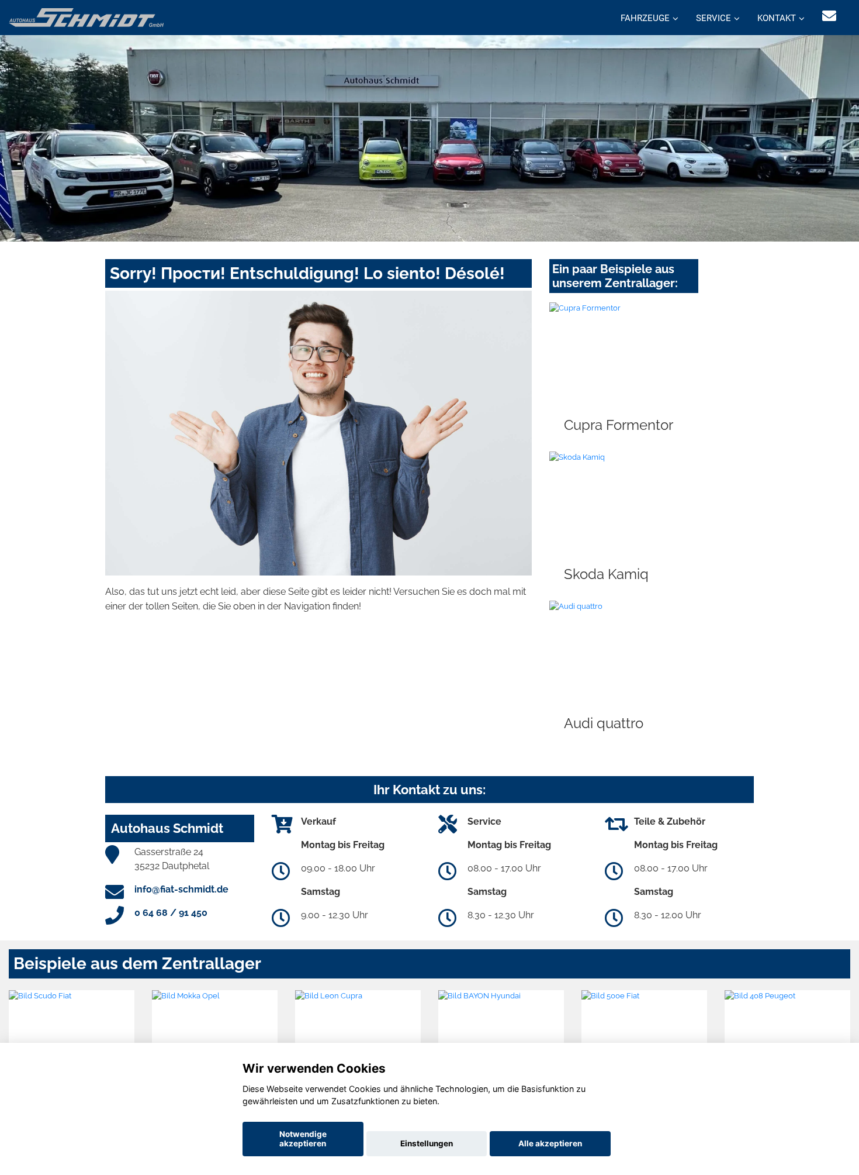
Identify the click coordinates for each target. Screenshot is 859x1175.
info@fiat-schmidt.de (181, 889)
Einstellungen (426, 1143)
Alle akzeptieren (550, 1143)
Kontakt (776, 18)
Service (713, 18)
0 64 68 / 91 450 (170, 912)
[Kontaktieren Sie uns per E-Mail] (829, 16)
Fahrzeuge (645, 18)
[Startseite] (86, 16)
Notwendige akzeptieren (303, 1138)
